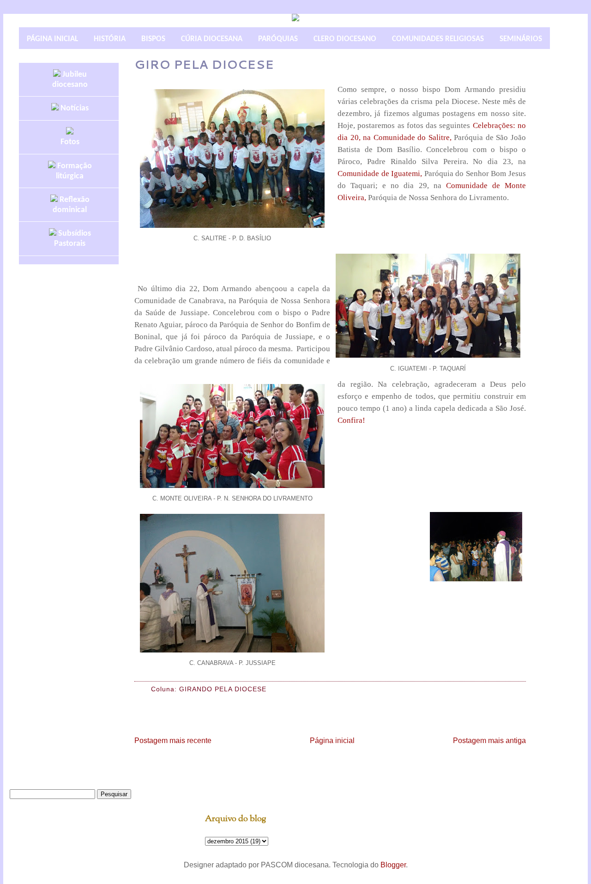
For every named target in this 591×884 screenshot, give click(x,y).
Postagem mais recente (172, 740)
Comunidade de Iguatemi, (380, 173)
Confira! (351, 420)
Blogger (393, 865)
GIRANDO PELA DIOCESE (222, 689)
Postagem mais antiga (489, 740)
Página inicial (332, 740)
